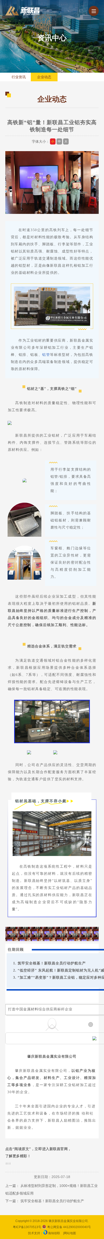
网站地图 (70, 1233)
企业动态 (44, 77)
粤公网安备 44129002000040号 (68, 1227)
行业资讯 (19, 77)
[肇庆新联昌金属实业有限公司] (22, 11)
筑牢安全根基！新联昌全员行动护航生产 (52, 963)
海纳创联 (54, 1233)
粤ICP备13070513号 (27, 1227)
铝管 (46, 355)
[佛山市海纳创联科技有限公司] (45, 1233)
